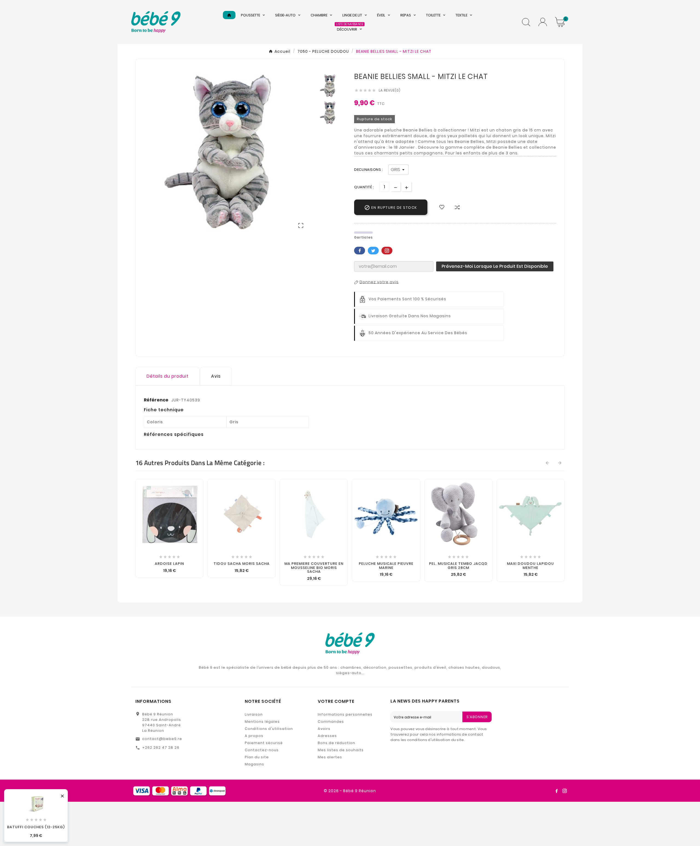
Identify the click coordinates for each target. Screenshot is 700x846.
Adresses (327, 735)
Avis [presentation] (216, 376)
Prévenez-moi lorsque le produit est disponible (495, 266)
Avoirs (324, 728)
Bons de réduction (336, 742)
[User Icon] (542, 22)
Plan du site (257, 757)
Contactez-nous (262, 750)
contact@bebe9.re (162, 738)
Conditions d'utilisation (269, 728)
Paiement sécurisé (264, 742)
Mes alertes (330, 757)
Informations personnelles (345, 714)
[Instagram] (565, 791)
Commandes (331, 721)
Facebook (359, 250)
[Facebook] (556, 791)
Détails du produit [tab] (168, 376)
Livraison (254, 714)
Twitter (373, 250)
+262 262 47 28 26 (160, 747)
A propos (254, 735)
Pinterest (386, 250)
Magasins (254, 764)
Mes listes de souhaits (341, 750)
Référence (156, 400)
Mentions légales (262, 721)
